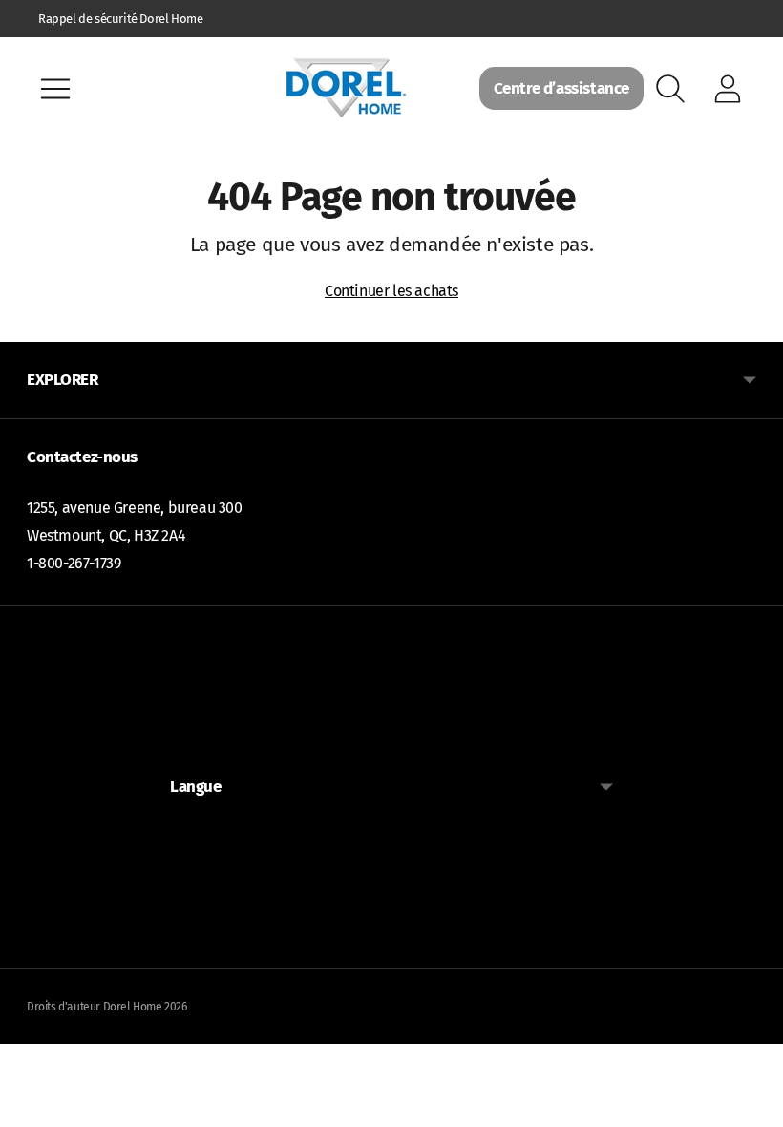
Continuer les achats (391, 291)
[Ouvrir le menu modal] (55, 89)
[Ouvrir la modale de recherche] (670, 89)
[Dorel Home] (346, 88)
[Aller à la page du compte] (727, 89)
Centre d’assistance (561, 88)
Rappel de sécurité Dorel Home (120, 18)
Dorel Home (132, 1006)
